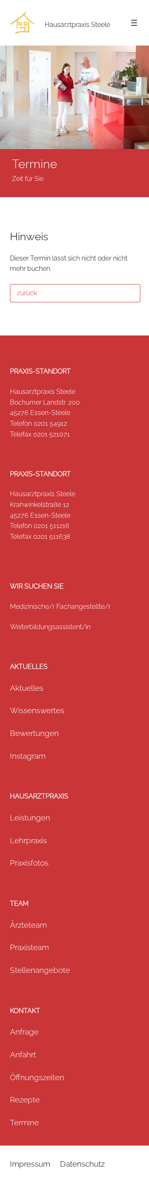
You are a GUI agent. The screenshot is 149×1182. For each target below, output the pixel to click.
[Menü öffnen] (134, 23)
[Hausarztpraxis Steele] (22, 23)
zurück (27, 293)
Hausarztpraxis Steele (77, 25)
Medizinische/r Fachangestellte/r (60, 606)
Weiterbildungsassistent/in (50, 627)
